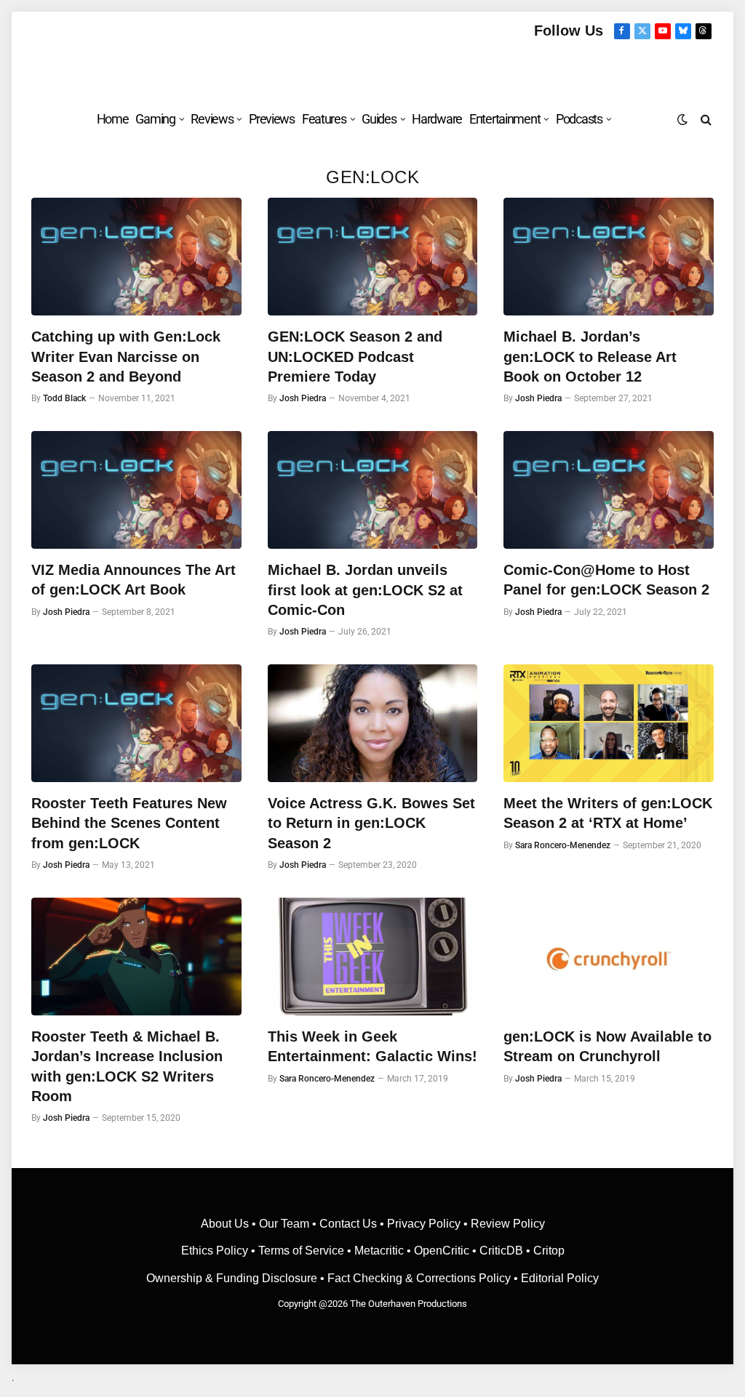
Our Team (284, 1223)
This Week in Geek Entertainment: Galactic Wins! (372, 1046)
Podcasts (579, 118)
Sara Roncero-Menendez (562, 845)
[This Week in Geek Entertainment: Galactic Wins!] (373, 956)
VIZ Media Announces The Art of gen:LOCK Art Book (133, 579)
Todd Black (64, 398)
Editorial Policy (560, 1278)
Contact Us (348, 1223)
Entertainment (504, 118)
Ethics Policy (216, 1250)
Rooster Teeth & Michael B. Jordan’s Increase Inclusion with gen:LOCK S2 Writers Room (127, 1066)
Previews (272, 118)
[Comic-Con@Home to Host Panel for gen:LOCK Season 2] (608, 490)
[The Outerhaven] (373, 68)
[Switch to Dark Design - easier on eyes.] (682, 119)
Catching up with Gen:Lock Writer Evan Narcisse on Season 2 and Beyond (125, 356)
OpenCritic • (446, 1250)
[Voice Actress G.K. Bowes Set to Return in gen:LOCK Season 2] (373, 723)
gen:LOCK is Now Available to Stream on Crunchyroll (607, 1046)
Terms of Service (301, 1250)
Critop (549, 1250)
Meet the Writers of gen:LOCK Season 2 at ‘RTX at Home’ (607, 813)
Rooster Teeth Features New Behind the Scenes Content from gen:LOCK (129, 822)
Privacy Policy (424, 1223)
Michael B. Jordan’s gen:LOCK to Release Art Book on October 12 (590, 356)
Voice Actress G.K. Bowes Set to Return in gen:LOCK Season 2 (371, 822)
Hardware (437, 118)
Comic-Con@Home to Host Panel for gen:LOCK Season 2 (606, 579)
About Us (226, 1223)
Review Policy (508, 1223)
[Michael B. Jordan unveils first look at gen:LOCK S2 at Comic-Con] (373, 490)
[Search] (705, 118)
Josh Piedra (302, 398)
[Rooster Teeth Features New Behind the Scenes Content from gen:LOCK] (136, 723)
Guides (379, 118)
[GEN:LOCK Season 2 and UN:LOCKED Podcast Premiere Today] (373, 256)
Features (324, 118)
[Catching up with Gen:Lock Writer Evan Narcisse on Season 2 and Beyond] (136, 256)
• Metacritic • (379, 1250)
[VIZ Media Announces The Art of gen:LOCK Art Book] (136, 490)
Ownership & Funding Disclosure (233, 1278)
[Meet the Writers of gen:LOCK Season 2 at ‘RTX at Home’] (608, 723)
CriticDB (501, 1250)
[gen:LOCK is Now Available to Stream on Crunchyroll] (608, 956)
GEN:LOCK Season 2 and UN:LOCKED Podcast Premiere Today (355, 356)
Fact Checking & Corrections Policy (419, 1278)
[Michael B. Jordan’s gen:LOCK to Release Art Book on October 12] (608, 256)
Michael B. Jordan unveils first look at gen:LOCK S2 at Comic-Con (365, 589)
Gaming (155, 118)
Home (113, 118)
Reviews (212, 118)
